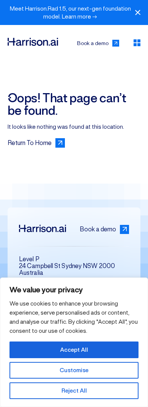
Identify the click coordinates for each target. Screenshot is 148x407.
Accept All (74, 349)
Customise (74, 370)
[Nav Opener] (137, 42)
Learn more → (79, 16)
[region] (74, 342)
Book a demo (93, 43)
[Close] (137, 13)
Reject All (74, 390)
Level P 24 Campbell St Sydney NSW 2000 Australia (67, 266)
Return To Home (30, 143)
